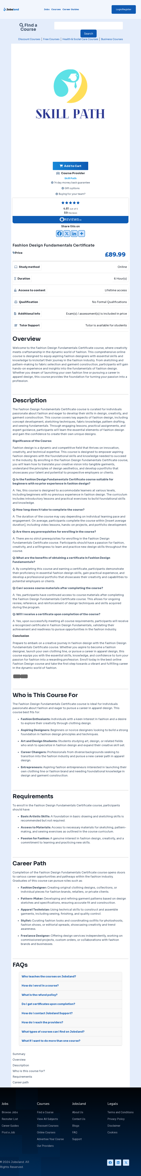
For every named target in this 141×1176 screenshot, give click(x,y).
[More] (81, 233)
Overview (19, 1059)
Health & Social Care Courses (80, 39)
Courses (56, 9)
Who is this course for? (29, 1071)
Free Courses (51, 39)
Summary (19, 1054)
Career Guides (70, 9)
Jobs (47, 9)
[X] (66, 233)
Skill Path (70, 178)
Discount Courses (29, 39)
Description (21, 1065)
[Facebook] (59, 233)
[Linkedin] (74, 233)
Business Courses (112, 39)
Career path (21, 1082)
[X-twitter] (126, 1162)
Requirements (22, 1077)
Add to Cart (72, 166)
